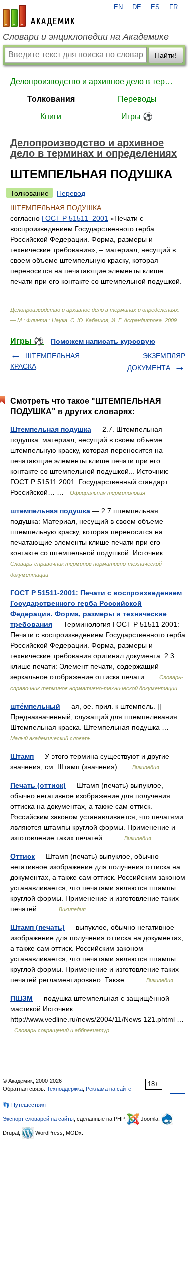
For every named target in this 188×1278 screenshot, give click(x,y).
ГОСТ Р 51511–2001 (75, 218)
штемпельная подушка (50, 511)
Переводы (137, 99)
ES (155, 7)
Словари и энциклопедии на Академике (86, 37)
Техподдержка (65, 1089)
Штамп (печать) (37, 928)
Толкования (51, 99)
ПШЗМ (21, 998)
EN (118, 7)
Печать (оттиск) (38, 786)
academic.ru (39, 16)
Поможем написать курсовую (103, 342)
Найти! (166, 56)
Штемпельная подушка (50, 430)
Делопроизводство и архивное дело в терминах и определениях (94, 82)
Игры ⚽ (137, 116)
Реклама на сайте (108, 1089)
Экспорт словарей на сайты (38, 1119)
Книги (50, 116)
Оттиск (22, 856)
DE (136, 7)
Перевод (71, 194)
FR (173, 7)
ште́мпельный (35, 706)
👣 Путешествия (24, 1105)
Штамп (22, 756)
